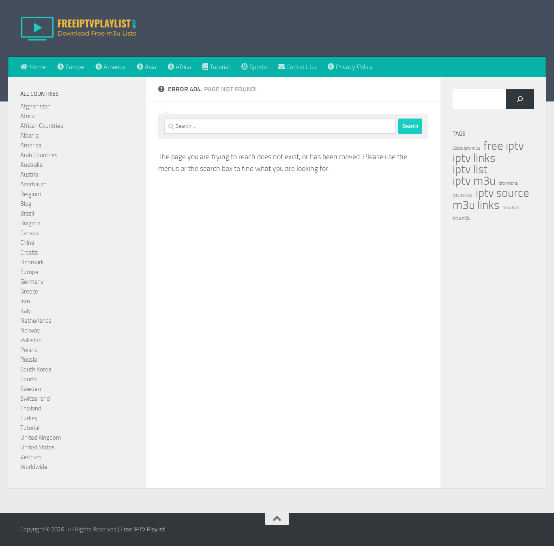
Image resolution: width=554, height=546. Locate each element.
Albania (29, 135)
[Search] (520, 99)
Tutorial (219, 67)
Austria (29, 174)
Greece (29, 291)
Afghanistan (35, 106)
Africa (182, 67)
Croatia (29, 252)
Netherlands (36, 320)
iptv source (502, 193)
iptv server (462, 195)
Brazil (27, 213)
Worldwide (33, 466)
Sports (257, 67)
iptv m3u (474, 181)
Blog (26, 203)
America (113, 67)
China (27, 242)
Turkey (29, 418)
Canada (29, 233)
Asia (149, 67)
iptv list (470, 170)
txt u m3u (461, 218)
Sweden (30, 389)
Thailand (30, 408)
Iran (25, 301)
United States (37, 447)
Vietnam (31, 457)
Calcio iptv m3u (466, 148)
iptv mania (508, 183)
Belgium (30, 194)
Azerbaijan (33, 184)
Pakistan (31, 340)
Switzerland (35, 398)
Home (37, 67)
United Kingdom (40, 437)
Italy (25, 311)
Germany (31, 281)
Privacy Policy (353, 67)
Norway (30, 330)
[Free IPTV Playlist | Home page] (78, 28)
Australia (31, 164)
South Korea (35, 369)
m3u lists (510, 207)
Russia (28, 359)
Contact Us (300, 67)
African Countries (41, 125)
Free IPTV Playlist (142, 529)
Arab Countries (39, 155)
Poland (29, 350)
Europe (74, 67)
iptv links (474, 158)
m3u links (476, 205)
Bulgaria (30, 223)
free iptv (503, 146)
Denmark (32, 262)
